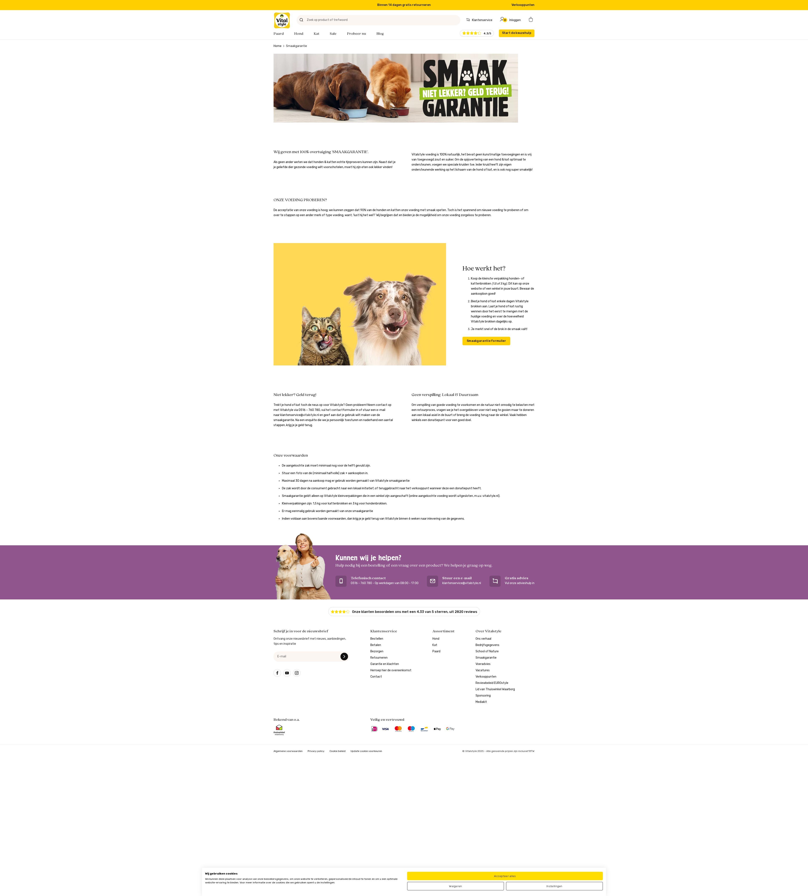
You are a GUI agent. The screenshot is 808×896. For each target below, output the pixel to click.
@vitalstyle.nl (299, 415)
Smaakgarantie (486, 657)
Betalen (375, 645)
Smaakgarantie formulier (486, 341)
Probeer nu (356, 34)
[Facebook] (277, 673)
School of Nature (487, 651)
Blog (380, 34)
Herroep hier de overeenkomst (390, 670)
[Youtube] (287, 673)
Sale (333, 34)
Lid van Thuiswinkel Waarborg (495, 689)
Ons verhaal (483, 639)
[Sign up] (344, 656)
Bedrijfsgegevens (487, 645)
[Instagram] (296, 673)
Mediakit (481, 702)
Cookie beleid (338, 751)
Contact (376, 676)
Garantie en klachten (384, 664)
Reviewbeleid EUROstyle (492, 683)
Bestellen (376, 639)
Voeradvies (483, 664)
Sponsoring (483, 695)
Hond (298, 34)
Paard (279, 34)
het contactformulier (340, 410)
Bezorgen (376, 651)
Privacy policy (316, 751)
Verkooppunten (523, 5)
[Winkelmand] (530, 20)
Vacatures (483, 670)
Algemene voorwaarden (288, 751)
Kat (316, 34)
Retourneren (379, 657)
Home (278, 46)
